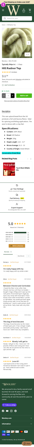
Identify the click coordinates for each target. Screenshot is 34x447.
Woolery (4, 61)
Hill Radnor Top (11, 25)
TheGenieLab (21, 440)
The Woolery (9, 440)
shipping (18, 79)
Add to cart (24, 95)
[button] (30, 10)
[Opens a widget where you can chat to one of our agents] (27, 443)
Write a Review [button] (18, 246)
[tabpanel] (17, 134)
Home (3, 25)
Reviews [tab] (6, 252)
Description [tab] (6, 111)
